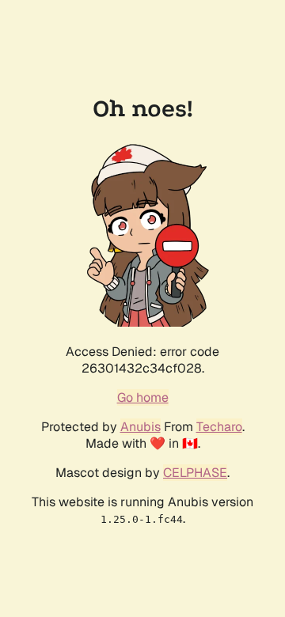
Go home (143, 397)
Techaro (219, 426)
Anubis (140, 426)
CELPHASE (195, 472)
